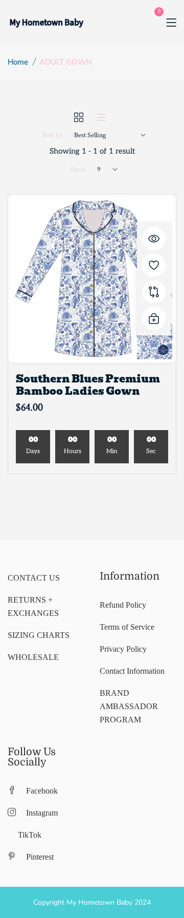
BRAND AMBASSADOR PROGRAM (129, 706)
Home (18, 62)
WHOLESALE (33, 657)
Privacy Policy (123, 649)
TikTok (29, 834)
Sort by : (53, 135)
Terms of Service (127, 627)
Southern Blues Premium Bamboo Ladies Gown (88, 385)
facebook (42, 790)
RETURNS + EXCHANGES (33, 606)
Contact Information (132, 671)
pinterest (40, 856)
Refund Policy (123, 605)
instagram (42, 812)
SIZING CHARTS (39, 635)
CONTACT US (34, 577)
